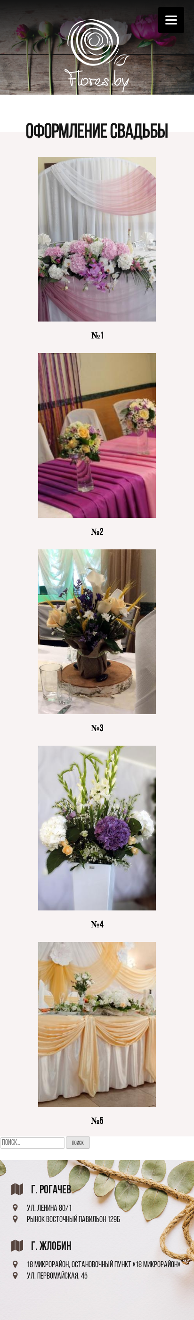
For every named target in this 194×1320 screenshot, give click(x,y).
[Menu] (171, 20)
